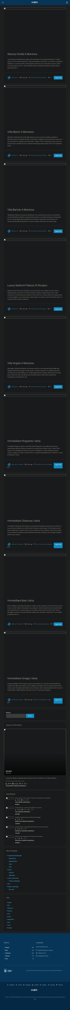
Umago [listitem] (9, 902)
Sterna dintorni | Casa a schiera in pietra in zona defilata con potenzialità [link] (32, 798)
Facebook (11, 985)
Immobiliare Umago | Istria (22, 678)
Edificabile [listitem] (12, 875)
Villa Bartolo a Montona (20, 209)
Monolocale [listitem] (12, 858)
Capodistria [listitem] (10, 919)
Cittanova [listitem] (10, 908)
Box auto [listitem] (11, 889)
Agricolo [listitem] (11, 872)
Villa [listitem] (10, 867)
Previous (7, 752)
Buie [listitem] (8, 905)
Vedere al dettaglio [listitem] (14, 881)
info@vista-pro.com (43, 956)
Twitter (20, 985)
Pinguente (39, 464)
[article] (35, 759)
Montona (44, 77)
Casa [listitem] (10, 864)
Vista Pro (15, 77)
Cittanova (42, 544)
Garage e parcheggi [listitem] (12, 886)
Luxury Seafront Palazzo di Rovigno (27, 285)
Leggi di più (58, 77)
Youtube (52, 985)
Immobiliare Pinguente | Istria (23, 440)
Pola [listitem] (8, 914)
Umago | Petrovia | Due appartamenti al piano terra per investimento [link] (31, 827)
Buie (37, 624)
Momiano (44, 155)
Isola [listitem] (8, 922)
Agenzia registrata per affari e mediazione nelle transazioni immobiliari (44, 970)
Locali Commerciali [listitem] (12, 878)
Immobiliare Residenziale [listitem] (14, 855)
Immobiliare (49, 464)
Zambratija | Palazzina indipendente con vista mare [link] (21, 778)
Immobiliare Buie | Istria (20, 600)
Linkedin (36, 985)
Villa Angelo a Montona (20, 363)
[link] (35, 752)
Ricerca (8, 712)
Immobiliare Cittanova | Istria (23, 520)
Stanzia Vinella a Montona (22, 54)
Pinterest (60, 985)
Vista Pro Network (18, 464)
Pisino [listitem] (9, 916)
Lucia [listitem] (8, 925)
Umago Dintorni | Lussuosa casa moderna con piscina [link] (28, 807)
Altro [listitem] (8, 884)
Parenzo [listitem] (9, 911)
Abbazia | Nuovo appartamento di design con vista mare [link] (29, 836)
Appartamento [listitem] (13, 861)
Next (63, 752)
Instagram (28, 985)
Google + (44, 985)
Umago (49, 699)
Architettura (34, 77)
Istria (39, 77)
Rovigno (44, 309)
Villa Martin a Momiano (20, 131)
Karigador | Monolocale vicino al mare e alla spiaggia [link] (28, 817)
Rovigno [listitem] (9, 928)
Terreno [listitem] (9, 870)
